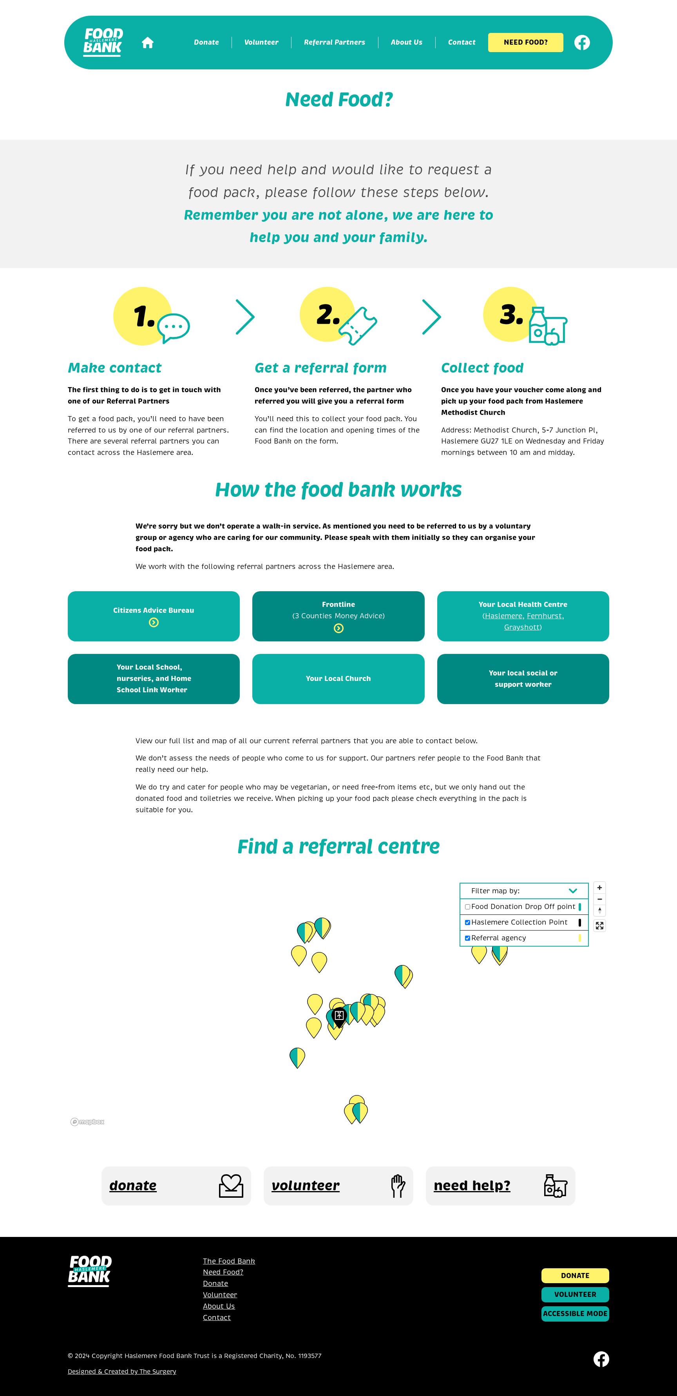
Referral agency (498, 938)
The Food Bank (229, 1261)
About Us (219, 1306)
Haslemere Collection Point (519, 922)
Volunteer (220, 1295)
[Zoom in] (599, 887)
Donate (215, 1283)
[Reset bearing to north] (599, 910)
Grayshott (521, 627)
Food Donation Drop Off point (523, 906)
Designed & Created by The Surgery (122, 1372)
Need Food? (223, 1272)
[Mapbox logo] (87, 1121)
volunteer (306, 1186)
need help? (472, 1186)
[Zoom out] (599, 899)
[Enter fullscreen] (599, 925)
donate (133, 1186)
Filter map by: (495, 891)
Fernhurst (544, 616)
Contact (217, 1317)
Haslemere (503, 616)
